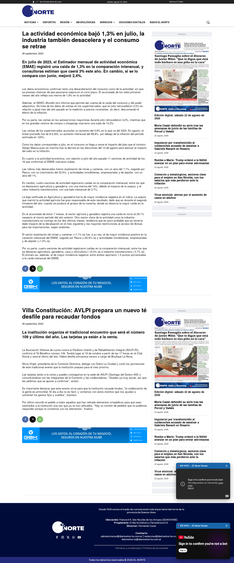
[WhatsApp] (40, 268)
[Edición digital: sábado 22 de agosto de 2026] (181, 76)
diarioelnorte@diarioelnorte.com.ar (141, 539)
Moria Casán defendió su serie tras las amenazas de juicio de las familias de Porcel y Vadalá (178, 128)
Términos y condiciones (128, 548)
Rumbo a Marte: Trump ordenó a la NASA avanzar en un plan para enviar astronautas (181, 161)
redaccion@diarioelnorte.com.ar (162, 536)
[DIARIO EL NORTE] (50, 11)
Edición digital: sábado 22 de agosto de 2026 (179, 116)
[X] (32, 268)
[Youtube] (79, 538)
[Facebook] (25, 268)
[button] (208, 22)
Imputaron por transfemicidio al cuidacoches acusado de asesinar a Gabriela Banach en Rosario (176, 145)
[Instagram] (63, 538)
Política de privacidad (155, 548)
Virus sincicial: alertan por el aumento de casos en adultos (180, 196)
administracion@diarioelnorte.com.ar (121, 536)
